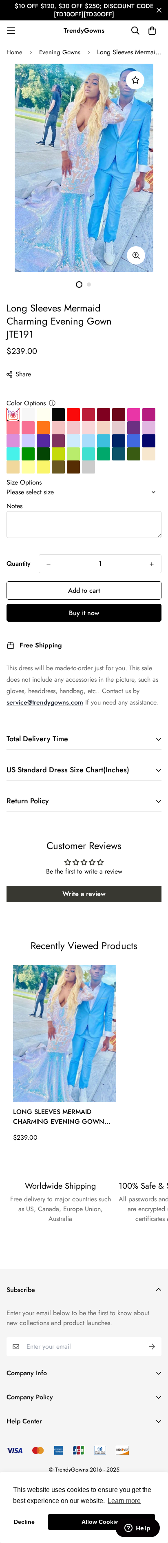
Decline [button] (24, 1522)
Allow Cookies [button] (102, 1522)
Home (14, 52)
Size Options (24, 482)
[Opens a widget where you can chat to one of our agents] (137, 1529)
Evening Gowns (59, 52)
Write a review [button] (84, 893)
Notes (14, 506)
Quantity (19, 563)
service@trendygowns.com (45, 702)
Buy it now (84, 613)
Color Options (26, 403)
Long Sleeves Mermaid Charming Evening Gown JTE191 (58, 1117)
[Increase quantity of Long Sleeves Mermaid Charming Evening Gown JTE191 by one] (151, 564)
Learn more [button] (124, 1500)
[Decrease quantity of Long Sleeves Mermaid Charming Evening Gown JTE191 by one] (48, 564)
